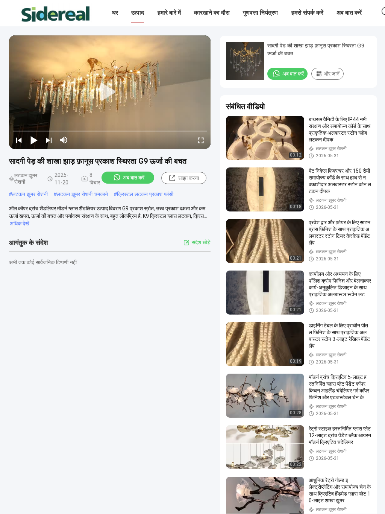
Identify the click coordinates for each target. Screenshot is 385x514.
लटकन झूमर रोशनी (30, 194)
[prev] (18, 140)
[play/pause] (33, 140)
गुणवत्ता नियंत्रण (260, 12)
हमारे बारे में (169, 12)
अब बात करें (349, 12)
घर (115, 12)
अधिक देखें (19, 224)
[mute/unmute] (63, 140)
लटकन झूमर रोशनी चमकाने (82, 194)
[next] (48, 140)
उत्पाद (137, 12)
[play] (109, 92)
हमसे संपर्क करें (307, 12)
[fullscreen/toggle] (200, 140)
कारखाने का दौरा (212, 12)
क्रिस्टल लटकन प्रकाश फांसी (145, 194)
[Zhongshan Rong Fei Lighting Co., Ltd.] (55, 13)
